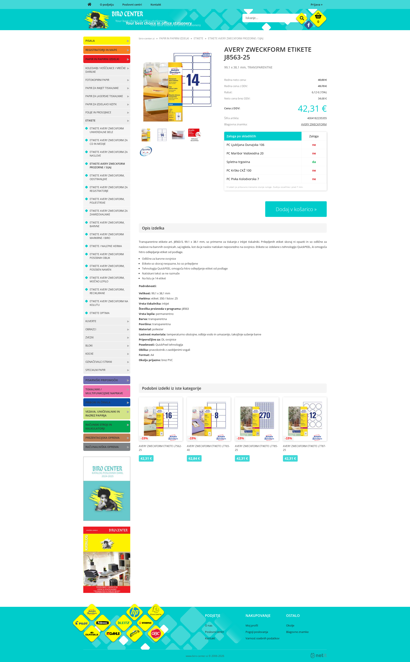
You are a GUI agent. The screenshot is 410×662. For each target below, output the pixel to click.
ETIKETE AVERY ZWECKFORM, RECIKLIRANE (107, 291)
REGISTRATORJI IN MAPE (101, 50)
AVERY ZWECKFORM (314, 124)
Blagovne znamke (297, 632)
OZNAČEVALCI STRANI (98, 362)
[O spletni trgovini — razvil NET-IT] (318, 655)
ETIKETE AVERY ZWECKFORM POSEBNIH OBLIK (107, 256)
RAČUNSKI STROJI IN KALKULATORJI (98, 426)
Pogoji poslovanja (257, 632)
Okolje (290, 625)
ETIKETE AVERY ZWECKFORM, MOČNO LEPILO (107, 279)
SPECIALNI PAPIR (95, 370)
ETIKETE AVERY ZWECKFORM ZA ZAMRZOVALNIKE (109, 212)
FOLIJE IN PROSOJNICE (98, 112)
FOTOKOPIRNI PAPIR (97, 80)
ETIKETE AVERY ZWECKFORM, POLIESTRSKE (107, 200)
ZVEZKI (89, 337)
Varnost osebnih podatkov (263, 638)
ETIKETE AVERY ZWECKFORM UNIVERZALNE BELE (107, 130)
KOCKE (89, 353)
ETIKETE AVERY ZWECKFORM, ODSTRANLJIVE (107, 177)
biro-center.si (147, 38)
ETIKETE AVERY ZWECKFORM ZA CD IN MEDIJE (109, 142)
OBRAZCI (90, 329)
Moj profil (252, 625)
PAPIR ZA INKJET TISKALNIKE (102, 88)
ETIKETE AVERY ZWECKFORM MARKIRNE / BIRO (107, 236)
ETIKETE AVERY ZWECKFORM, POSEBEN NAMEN (107, 267)
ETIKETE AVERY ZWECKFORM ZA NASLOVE (109, 153)
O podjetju (107, 4)
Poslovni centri (132, 4)
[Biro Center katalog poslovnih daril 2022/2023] (106, 519)
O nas (208, 625)
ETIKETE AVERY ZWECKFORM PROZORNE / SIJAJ (107, 165)
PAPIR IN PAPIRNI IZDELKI (102, 59)
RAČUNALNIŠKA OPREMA (102, 447)
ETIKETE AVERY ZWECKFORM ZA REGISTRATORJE (109, 189)
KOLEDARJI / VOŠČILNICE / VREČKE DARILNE (105, 70)
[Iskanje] (302, 18)
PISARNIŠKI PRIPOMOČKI (101, 380)
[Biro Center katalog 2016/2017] (106, 591)
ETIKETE (90, 120)
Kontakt (156, 4)
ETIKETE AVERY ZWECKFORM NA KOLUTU (109, 303)
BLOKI (88, 345)
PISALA (90, 41)
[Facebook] (308, 25)
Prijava (316, 4)
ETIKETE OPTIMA (100, 313)
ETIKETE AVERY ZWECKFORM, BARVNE (107, 224)
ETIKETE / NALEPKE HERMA (106, 246)
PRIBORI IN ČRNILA (97, 402)
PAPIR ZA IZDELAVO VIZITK (101, 104)
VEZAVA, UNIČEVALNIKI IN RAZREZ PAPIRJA (102, 413)
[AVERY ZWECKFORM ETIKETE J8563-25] (177, 87)
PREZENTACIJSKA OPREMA (102, 438)
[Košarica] (318, 19)
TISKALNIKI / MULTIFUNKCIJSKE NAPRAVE (104, 391)
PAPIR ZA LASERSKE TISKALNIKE (104, 96)
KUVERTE (90, 321)
